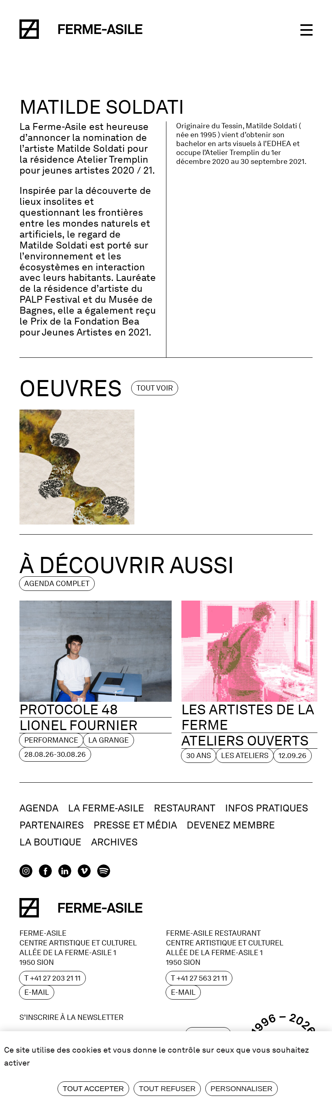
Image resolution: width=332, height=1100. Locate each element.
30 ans (198, 755)
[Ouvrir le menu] (306, 29)
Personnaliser (241, 1089)
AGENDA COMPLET (56, 583)
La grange (108, 740)
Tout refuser (167, 1089)
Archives (114, 842)
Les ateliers (244, 755)
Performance (51, 740)
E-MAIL (36, 992)
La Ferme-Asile (106, 808)
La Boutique (50, 842)
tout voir (154, 388)
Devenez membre (231, 825)
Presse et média (135, 825)
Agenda (38, 808)
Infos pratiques (266, 808)
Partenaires (51, 825)
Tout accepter (93, 1089)
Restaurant (184, 808)
